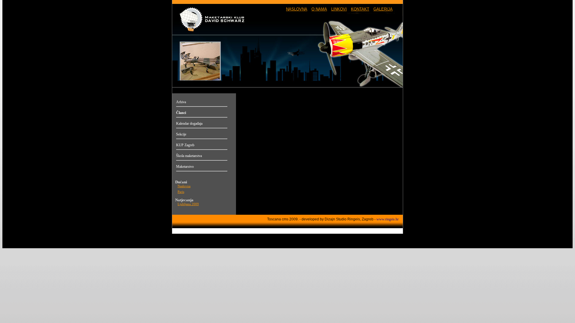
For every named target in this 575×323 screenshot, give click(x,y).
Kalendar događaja (189, 123)
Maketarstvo (185, 166)
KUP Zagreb (185, 145)
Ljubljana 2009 (188, 204)
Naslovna (184, 186)
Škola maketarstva (189, 156)
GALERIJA (383, 9)
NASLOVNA (296, 9)
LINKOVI (339, 9)
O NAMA (319, 9)
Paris (181, 192)
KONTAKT (360, 9)
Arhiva (181, 102)
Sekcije (181, 134)
